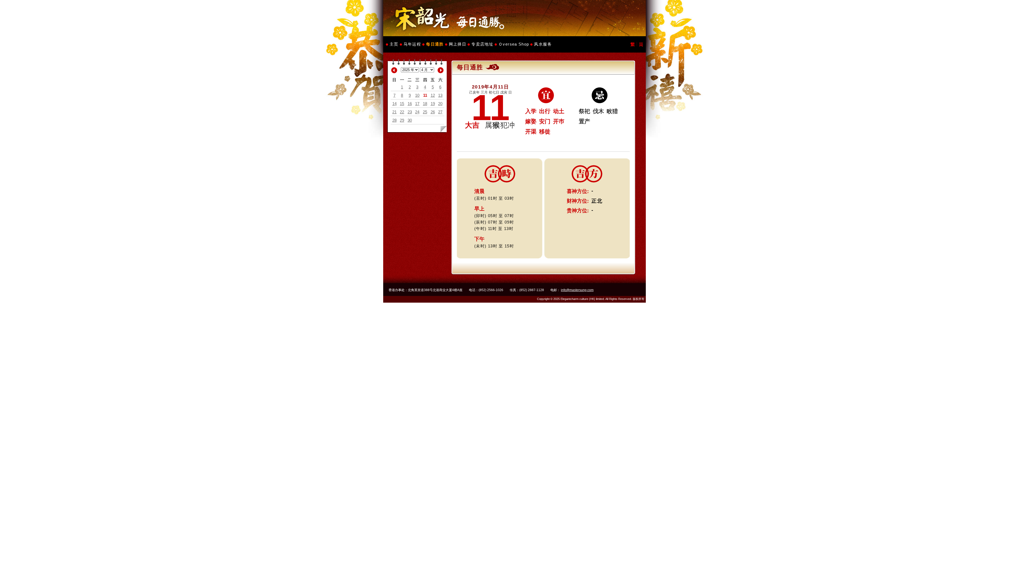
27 (440, 112)
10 (417, 95)
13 (440, 95)
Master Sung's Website (514, 18)
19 (433, 103)
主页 (394, 44)
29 (402, 120)
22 (402, 112)
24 (417, 112)
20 (440, 103)
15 (402, 103)
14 (394, 103)
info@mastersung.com (577, 290)
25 (425, 112)
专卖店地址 (482, 44)
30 (410, 120)
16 (410, 103)
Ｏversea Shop (513, 44)
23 (410, 112)
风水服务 (542, 44)
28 (394, 120)
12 (433, 95)
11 (425, 95)
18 (425, 103)
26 (433, 112)
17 (417, 103)
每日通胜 (434, 44)
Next (440, 70)
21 (394, 112)
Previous (394, 70)
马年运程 (412, 44)
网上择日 (457, 44)
